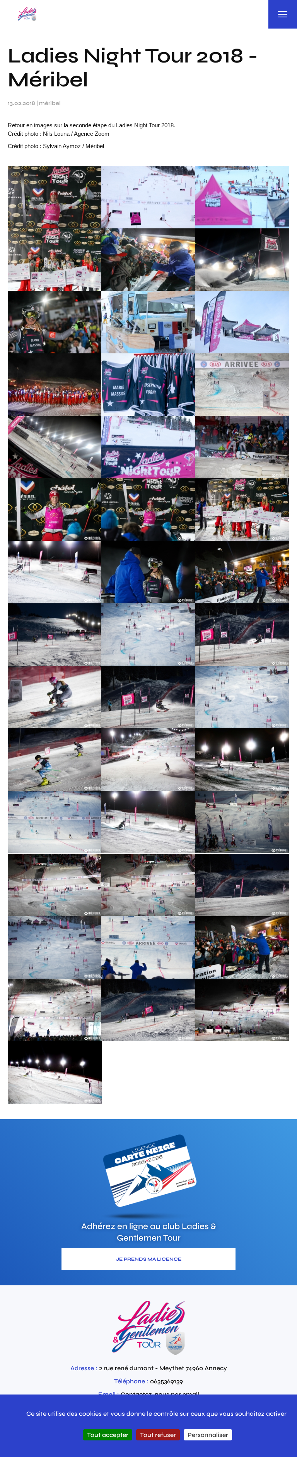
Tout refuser (158, 1434)
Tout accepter (107, 1434)
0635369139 (166, 1381)
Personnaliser (208, 1434)
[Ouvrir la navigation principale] (282, 14)
